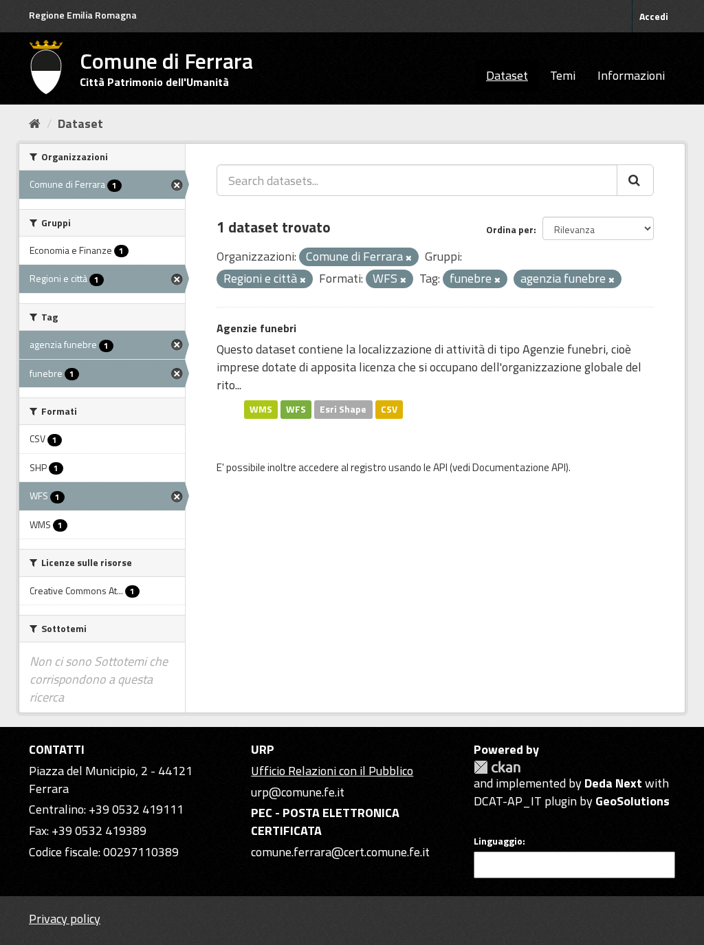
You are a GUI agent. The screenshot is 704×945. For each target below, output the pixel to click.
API (440, 467)
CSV (389, 409)
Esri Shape (343, 409)
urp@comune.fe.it (297, 792)
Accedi (653, 16)
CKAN (497, 767)
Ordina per (510, 229)
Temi (562, 75)
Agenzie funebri (256, 328)
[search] (635, 180)
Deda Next (613, 783)
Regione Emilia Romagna (83, 15)
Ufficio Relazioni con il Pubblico (332, 770)
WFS (296, 409)
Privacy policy (64, 918)
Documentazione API (519, 467)
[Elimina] (409, 257)
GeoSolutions (632, 801)
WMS (261, 409)
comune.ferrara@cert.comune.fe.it (340, 852)
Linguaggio (498, 841)
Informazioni (631, 75)
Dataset (507, 75)
